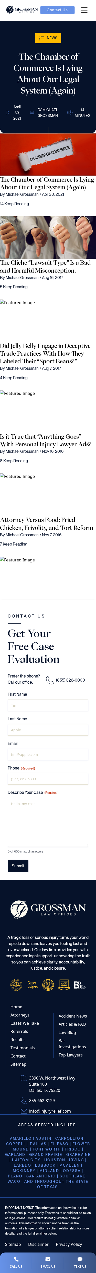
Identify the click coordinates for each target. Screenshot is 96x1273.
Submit (18, 866)
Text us (80, 1266)
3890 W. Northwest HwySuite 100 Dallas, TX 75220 (52, 1084)
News (52, 38)
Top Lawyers (71, 1055)
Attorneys (19, 1015)
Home (16, 1007)
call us (16, 1266)
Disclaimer (38, 1244)
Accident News (73, 1016)
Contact (18, 1056)
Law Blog (67, 1032)
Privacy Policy (69, 1244)
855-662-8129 (42, 1100)
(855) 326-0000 (70, 680)
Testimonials (22, 1048)
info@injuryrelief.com (50, 1111)
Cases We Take (24, 1023)
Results (17, 1039)
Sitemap (18, 1064)
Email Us (48, 1266)
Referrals (19, 1031)
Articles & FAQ (72, 1024)
